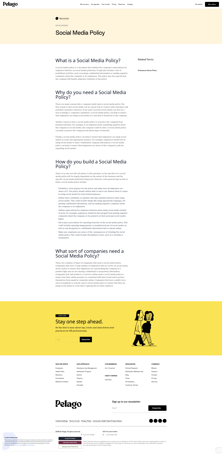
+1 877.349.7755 (111, 435)
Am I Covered (110, 368)
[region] (43, 442)
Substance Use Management (87, 368)
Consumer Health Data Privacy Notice (107, 421)
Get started (198, 4)
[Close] (81, 434)
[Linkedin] (160, 421)
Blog (127, 375)
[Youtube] (164, 421)
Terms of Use (74, 421)
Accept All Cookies (70, 438)
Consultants (60, 378)
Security (154, 382)
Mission (154, 368)
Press (127, 378)
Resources (121, 4)
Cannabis (80, 385)
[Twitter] (151, 421)
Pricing (114, 4)
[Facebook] (155, 421)
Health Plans (60, 371)
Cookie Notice (31, 445)
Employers (59, 368)
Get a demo (212, 4)
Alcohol (79, 375)
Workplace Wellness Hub (134, 371)
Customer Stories (131, 385)
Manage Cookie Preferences (70, 446)
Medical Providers (62, 382)
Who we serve (84, 4)
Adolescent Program (84, 371)
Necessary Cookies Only (70, 442)
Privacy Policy (86, 421)
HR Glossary (129, 382)
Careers (154, 371)
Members (59, 375)
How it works (106, 4)
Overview (108, 380)
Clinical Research (131, 368)
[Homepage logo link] (10, 4)
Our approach (95, 4)
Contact (154, 375)
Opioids (79, 382)
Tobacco (80, 378)
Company (130, 4)
